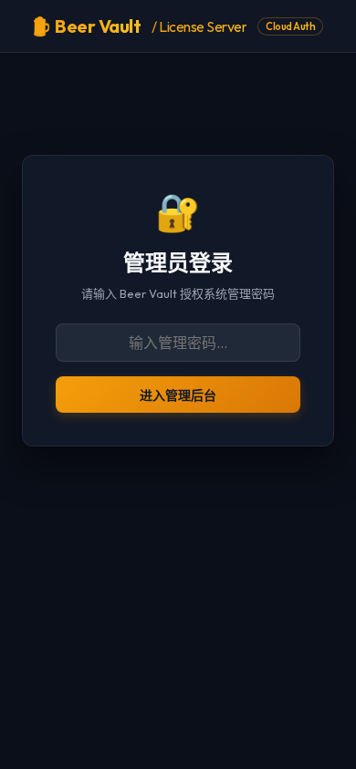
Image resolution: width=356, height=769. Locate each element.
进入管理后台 (178, 395)
